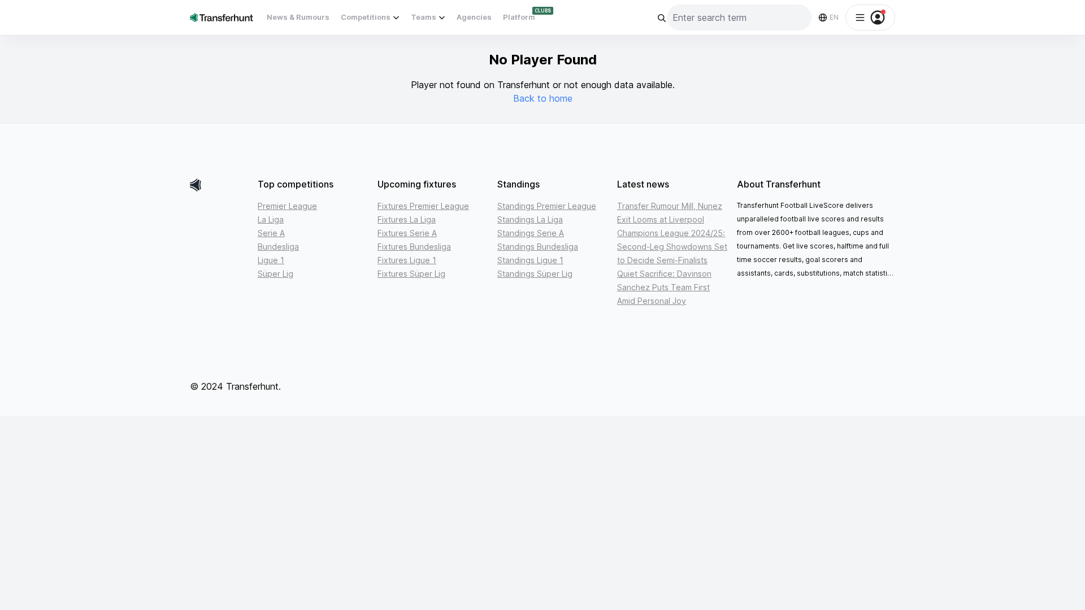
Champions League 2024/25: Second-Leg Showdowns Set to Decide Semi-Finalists (672, 246)
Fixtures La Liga (406, 219)
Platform (519, 16)
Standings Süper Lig (534, 273)
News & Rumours (298, 16)
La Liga (271, 219)
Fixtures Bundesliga (414, 246)
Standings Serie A (530, 233)
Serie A (271, 233)
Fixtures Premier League (423, 206)
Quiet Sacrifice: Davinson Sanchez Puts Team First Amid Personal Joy (664, 287)
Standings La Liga (530, 219)
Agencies (474, 16)
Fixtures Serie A (407, 233)
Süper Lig (275, 273)
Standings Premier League (546, 206)
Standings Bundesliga (537, 246)
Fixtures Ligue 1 (406, 260)
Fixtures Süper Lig (411, 273)
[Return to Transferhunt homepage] (221, 17)
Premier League (287, 206)
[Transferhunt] (219, 184)
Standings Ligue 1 (530, 260)
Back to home (542, 98)
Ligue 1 (271, 260)
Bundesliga (278, 246)
